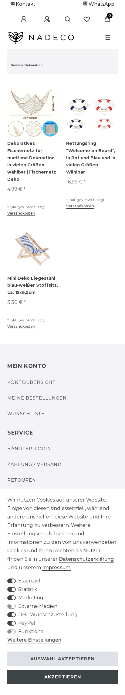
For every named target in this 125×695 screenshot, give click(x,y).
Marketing (30, 598)
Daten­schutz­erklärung (86, 559)
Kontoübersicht (31, 382)
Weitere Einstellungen (34, 640)
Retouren (21, 480)
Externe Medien (37, 606)
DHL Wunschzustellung (48, 614)
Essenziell (30, 581)
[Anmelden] (41, 14)
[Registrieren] (65, 14)
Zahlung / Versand (34, 464)
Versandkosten (21, 213)
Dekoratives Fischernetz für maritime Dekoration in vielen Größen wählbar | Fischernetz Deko (31, 161)
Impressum (56, 567)
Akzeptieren (62, 677)
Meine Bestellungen (37, 398)
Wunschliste (26, 413)
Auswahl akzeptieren (62, 659)
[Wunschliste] (107, 13)
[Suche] (86, 13)
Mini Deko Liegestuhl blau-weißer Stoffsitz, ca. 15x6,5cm (32, 285)
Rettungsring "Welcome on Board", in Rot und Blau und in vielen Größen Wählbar (90, 157)
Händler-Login (29, 448)
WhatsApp (100, 4)
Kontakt (25, 4)
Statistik (27, 589)
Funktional (31, 631)
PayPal (26, 623)
